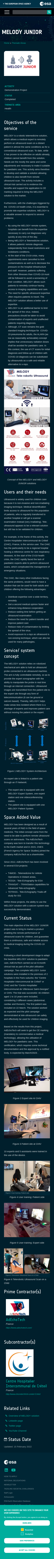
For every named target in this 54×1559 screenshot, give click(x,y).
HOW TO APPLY (10, 1476)
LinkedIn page (16, 1421)
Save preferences (27, 1541)
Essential (29, 1530)
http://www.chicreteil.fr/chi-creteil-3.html (23, 1394)
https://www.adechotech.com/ (19, 1328)
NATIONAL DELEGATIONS (14, 1481)
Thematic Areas (19, 43)
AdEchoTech (15, 1319)
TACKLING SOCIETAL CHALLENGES (19, 1489)
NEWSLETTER (10, 1485)
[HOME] (10, 1462)
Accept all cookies (27, 1550)
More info (27, 1523)
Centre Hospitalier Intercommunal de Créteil (26, 1383)
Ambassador (9, 1497)
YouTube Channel (17, 1431)
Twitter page (15, 1426)
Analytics (29, 1534)
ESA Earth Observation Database (17, 1501)
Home (6, 43)
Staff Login (8, 1493)
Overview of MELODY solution (24, 1416)
